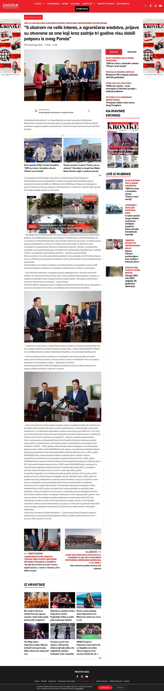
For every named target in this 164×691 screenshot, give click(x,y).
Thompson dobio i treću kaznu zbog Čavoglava (120, 101)
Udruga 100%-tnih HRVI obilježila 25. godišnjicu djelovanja (132, 277)
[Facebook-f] (150, 5)
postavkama (79, 689)
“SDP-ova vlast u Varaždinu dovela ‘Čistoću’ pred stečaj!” (122, 62)
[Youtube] (160, 5)
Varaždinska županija (33, 17)
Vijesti (38, 3)
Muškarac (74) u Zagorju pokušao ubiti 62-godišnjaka (122, 75)
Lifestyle (87, 3)
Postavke (120, 687)
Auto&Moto (123, 3)
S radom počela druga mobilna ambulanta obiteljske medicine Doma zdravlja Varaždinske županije (132, 220)
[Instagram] (155, 5)
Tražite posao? (106, 3)
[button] (146, 6)
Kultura (75, 3)
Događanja (53, 3)
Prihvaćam (105, 687)
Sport (65, 3)
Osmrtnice (82, 8)
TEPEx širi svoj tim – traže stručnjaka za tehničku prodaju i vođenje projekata (121, 87)
